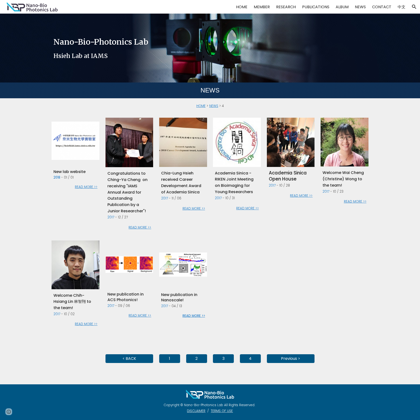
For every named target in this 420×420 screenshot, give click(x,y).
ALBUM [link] (342, 7)
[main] (210, 48)
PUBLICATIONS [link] (315, 7)
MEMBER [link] (262, 7)
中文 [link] (401, 7)
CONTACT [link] (381, 7)
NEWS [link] (360, 7)
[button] (414, 7)
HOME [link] (241, 7)
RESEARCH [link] (286, 7)
